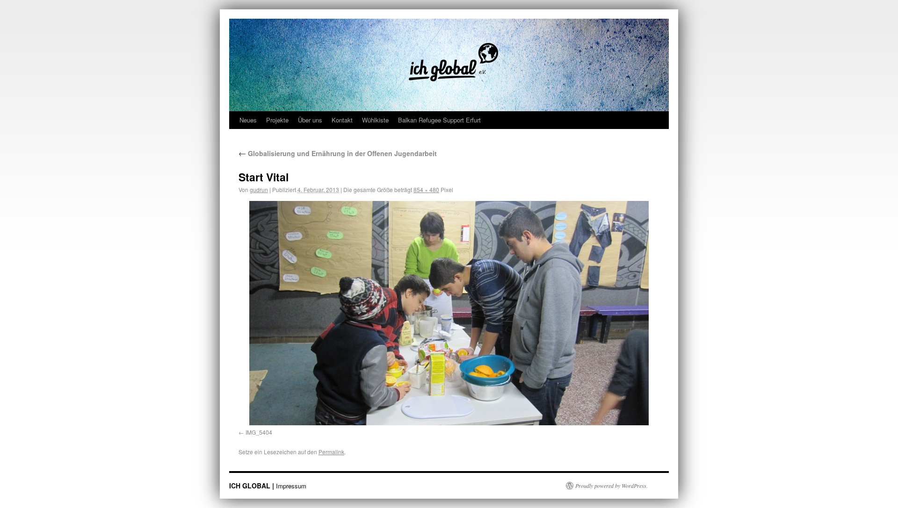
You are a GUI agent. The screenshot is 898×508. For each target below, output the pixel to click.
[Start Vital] (449, 313)
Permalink (331, 452)
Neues (248, 119)
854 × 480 (426, 189)
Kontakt (342, 119)
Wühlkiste (375, 119)
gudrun (259, 189)
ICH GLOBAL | (252, 485)
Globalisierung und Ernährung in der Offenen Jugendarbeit (338, 153)
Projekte (277, 119)
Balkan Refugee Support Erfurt (439, 119)
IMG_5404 (259, 432)
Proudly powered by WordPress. (611, 485)
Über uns (310, 119)
